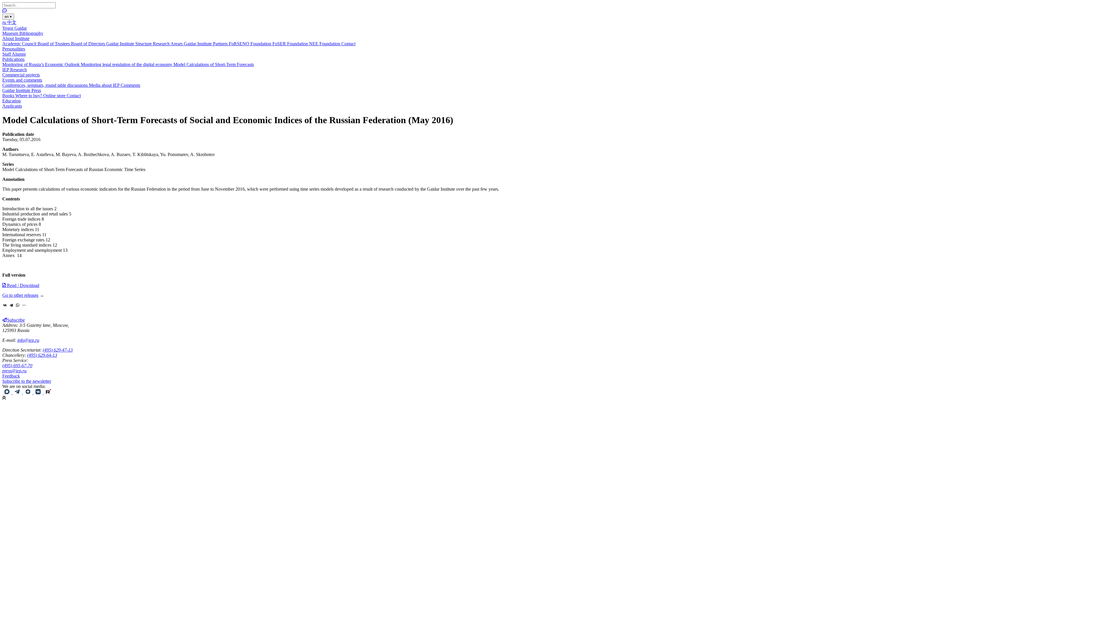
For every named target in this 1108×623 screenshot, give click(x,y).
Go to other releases (20, 295)
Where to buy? (29, 95)
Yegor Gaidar (14, 28)
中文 (11, 22)
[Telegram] (11, 305)
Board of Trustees (54, 43)
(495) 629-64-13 (42, 355)
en (8, 16)
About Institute (15, 38)
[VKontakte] (5, 305)
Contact (348, 43)
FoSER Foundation (290, 43)
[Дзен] (28, 392)
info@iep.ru (28, 340)
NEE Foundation (325, 43)
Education (11, 100)
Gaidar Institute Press (21, 90)
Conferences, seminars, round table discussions (45, 85)
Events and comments (22, 80)
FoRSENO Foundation (250, 43)
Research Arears (168, 43)
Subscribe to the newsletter (26, 381)
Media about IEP (105, 85)
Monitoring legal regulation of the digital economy (127, 64)
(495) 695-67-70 (17, 365)
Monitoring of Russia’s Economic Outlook (41, 64)
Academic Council (20, 43)
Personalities (13, 48)
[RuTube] (48, 392)
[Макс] (7, 392)
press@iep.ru (14, 370)
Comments (130, 85)
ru (4, 22)
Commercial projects (21, 74)
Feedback (11, 376)
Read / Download (22, 285)
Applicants (12, 106)
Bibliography (31, 33)
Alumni (19, 54)
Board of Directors (88, 43)
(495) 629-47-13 (58, 350)
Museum (10, 33)
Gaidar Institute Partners (206, 43)
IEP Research (14, 69)
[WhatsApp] (17, 305)
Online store (55, 95)
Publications (13, 59)
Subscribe (16, 320)
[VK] (38, 392)
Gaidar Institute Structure (129, 43)
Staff (7, 54)
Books (8, 95)
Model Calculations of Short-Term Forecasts (213, 64)
